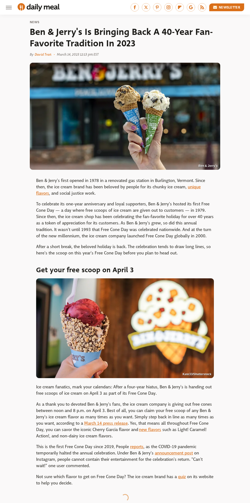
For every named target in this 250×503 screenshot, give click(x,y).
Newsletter (229, 7)
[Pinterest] (157, 7)
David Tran (43, 54)
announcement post (174, 453)
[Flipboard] (180, 7)
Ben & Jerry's (208, 165)
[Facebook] (135, 7)
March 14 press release (106, 423)
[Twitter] (146, 7)
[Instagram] (168, 7)
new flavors (150, 430)
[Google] (191, 7)
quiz (182, 477)
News (34, 22)
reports (137, 447)
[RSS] (202, 7)
